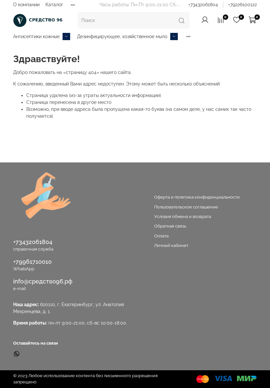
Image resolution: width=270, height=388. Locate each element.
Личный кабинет (171, 245)
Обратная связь (170, 226)
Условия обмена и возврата (182, 216)
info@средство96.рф (42, 281)
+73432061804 (203, 4)
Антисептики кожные (36, 36)
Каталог (54, 4)
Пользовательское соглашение (186, 207)
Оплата (161, 235)
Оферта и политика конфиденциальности (197, 197)
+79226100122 (242, 4)
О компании (26, 4)
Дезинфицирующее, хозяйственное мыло (122, 36)
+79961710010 (32, 261)
